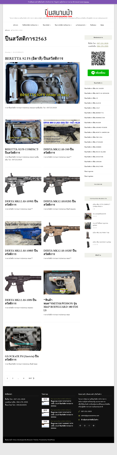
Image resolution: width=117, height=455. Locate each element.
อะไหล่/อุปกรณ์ (80, 25)
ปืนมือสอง (93, 25)
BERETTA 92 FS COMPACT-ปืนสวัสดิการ (22, 150)
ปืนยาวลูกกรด (89, 171)
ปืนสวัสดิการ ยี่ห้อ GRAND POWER (96, 127)
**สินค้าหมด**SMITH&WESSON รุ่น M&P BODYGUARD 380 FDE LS (61, 305)
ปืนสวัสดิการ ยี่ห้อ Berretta (94, 113)
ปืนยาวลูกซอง (89, 176)
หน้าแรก (15, 25)
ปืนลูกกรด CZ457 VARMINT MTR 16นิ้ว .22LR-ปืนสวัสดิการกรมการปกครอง (62, 425)
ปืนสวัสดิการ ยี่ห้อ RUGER (93, 123)
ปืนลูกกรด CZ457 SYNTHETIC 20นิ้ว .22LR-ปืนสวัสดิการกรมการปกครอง (62, 414)
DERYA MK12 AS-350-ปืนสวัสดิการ (59, 150)
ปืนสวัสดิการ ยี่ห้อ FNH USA (93, 137)
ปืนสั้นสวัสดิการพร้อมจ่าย (30, 25)
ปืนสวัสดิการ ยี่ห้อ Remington (95, 118)
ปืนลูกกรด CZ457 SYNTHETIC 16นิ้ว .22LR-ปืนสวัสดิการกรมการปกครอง (62, 403)
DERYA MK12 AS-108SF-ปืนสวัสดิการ (21, 252)
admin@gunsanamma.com (90, 416)
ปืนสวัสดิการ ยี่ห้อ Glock (93, 103)
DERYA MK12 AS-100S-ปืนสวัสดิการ (20, 301)
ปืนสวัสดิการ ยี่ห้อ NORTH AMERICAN (97, 132)
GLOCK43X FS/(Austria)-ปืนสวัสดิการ (22, 357)
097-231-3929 (102, 43)
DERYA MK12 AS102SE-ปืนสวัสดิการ (60, 202)
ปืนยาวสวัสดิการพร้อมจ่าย (62, 25)
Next (30, 378)
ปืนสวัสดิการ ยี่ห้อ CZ (91, 98)
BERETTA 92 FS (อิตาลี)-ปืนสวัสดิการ (34, 58)
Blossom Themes (32, 440)
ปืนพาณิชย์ (46, 25)
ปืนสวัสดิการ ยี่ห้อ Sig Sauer (94, 88)
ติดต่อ (102, 25)
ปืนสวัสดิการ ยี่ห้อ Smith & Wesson (97, 93)
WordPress (51, 440)
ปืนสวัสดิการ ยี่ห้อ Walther (94, 166)
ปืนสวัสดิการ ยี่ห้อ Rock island (95, 152)
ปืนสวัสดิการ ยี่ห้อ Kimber (93, 147)
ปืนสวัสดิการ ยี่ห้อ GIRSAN (93, 162)
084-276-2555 (102, 46)
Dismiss (86, 2)
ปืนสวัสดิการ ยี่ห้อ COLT (92, 108)
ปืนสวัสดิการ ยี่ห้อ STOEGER (94, 142)
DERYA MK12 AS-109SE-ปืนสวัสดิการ (21, 202)
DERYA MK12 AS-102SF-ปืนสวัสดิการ (60, 252)
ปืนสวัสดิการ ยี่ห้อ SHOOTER (94, 157)
